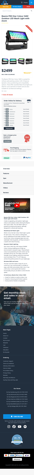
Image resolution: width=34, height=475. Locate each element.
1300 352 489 (18, 416)
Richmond (11, 116)
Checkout (5, 347)
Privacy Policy (18, 311)
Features (6, 173)
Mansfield (11, 123)
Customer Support (8, 361)
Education (6, 350)
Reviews (6, 192)
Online (11, 109)
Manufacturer (8, 183)
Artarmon (11, 120)
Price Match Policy (8, 370)
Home (4, 333)
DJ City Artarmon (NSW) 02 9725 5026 (17, 399)
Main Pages (6, 330)
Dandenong (12, 111)
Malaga (11, 125)
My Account (6, 340)
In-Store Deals (17, 6)
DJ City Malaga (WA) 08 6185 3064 (17, 406)
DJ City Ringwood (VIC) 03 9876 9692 (17, 397)
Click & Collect (7, 368)
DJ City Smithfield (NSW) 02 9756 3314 (17, 401)
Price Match (7, 141)
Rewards (5, 342)
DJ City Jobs (6, 352)
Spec (4, 178)
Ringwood (11, 114)
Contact (5, 338)
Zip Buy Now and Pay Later (10, 380)
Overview (6, 169)
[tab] (17, 168)
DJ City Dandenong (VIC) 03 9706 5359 (17, 392)
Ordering (6, 357)
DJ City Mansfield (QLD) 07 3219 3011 (17, 404)
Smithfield (11, 118)
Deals (28, 6)
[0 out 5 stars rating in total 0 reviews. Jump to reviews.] (17, 23)
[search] (14, 10)
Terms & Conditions (8, 363)
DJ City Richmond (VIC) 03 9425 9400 (17, 394)
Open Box (6, 6)
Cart (4, 345)
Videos (5, 188)
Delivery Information (9, 366)
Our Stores (17, 388)
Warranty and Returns (9, 377)
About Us (5, 335)
